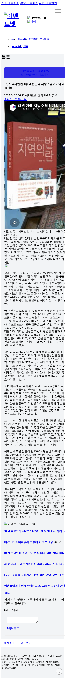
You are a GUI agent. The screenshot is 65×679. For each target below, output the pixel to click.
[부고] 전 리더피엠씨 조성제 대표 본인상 (28, 542)
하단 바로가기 (48, 3)
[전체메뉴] (58, 11)
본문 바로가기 (29, 3)
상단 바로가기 (10, 3)
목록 (7, 592)
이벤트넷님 (15, 523)
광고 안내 (25, 643)
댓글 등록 (13, 628)
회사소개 (9, 643)
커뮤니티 (22, 39)
